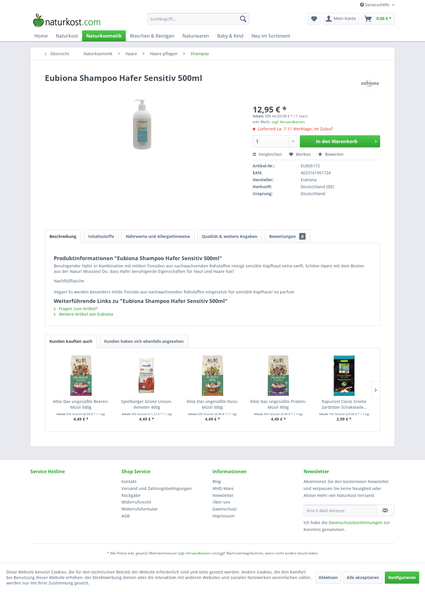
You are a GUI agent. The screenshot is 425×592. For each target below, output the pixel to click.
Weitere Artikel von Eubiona (85, 314)
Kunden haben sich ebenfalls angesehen (144, 341)
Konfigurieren (402, 577)
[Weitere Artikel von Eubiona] (370, 83)
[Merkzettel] (314, 19)
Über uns (221, 502)
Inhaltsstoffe (101, 236)
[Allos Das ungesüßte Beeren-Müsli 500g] (81, 375)
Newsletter (223, 495)
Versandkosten (198, 553)
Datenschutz (224, 509)
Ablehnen (328, 577)
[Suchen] (243, 19)
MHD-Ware (223, 488)
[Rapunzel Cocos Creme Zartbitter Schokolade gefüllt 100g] (344, 375)
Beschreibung (62, 236)
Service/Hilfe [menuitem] (377, 5)
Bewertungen (286, 236)
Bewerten (333, 154)
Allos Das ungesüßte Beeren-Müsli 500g (81, 404)
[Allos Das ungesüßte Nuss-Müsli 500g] (212, 375)
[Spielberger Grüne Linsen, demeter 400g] (146, 375)
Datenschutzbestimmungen (355, 522)
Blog (216, 481)
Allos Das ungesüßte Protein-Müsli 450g (278, 404)
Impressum (223, 516)
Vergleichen (270, 154)
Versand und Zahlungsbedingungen (156, 488)
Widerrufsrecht (136, 502)
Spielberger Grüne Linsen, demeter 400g (146, 404)
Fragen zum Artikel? (77, 308)
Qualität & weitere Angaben (229, 236)
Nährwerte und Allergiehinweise (158, 236)
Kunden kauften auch (70, 341)
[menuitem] (198, 19)
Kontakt (128, 481)
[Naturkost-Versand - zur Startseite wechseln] (66, 20)
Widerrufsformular (139, 509)
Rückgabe (131, 495)
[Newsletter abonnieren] (385, 510)
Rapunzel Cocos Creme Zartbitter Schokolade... (344, 404)
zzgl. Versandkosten (288, 121)
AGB (125, 516)
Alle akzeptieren (363, 577)
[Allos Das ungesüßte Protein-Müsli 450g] (278, 375)
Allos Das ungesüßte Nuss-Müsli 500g (212, 404)
